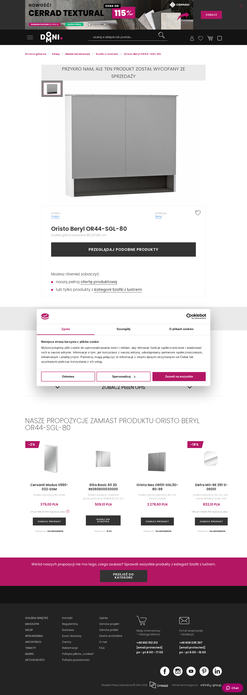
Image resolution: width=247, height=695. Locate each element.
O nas (103, 642)
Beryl (158, 216)
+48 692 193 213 (147, 643)
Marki (29, 654)
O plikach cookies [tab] (181, 329)
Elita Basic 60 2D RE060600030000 (103, 487)
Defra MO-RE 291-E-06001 (211, 487)
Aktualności (35, 660)
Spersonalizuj (121, 376)
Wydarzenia (34, 636)
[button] (52, 88)
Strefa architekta (110, 636)
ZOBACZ (211, 14)
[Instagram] (178, 674)
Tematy (30, 648)
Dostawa (68, 630)
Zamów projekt (109, 624)
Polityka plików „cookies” (78, 654)
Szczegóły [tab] (124, 329)
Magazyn (32, 624)
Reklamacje (70, 648)
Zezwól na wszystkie (179, 376)
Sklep (29, 630)
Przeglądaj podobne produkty (123, 249)
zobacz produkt (49, 521)
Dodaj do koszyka (103, 520)
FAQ (102, 648)
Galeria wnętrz (36, 618)
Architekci (33, 642)
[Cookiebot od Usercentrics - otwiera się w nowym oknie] (189, 316)
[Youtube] (191, 674)
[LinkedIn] (217, 674)
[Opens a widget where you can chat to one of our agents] (232, 688)
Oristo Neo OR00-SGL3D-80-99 (157, 487)
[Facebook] (164, 674)
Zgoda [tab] (65, 329)
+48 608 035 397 (190, 643)
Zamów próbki (108, 630)
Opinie (103, 618)
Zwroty (66, 642)
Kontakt (67, 618)
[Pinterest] (204, 674)
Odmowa (68, 376)
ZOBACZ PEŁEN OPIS (123, 387)
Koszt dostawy (71, 636)
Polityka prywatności (76, 660)
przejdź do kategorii (123, 576)
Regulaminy (70, 624)
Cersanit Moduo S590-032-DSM (49, 487)
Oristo (55, 216)
